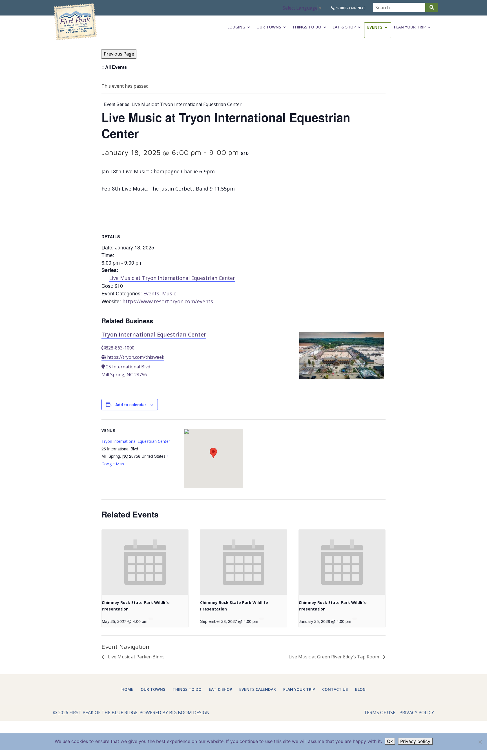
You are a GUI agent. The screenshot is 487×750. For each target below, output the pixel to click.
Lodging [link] (236, 27)
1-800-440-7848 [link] (350, 8)
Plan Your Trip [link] (410, 27)
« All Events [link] (114, 67)
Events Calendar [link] (257, 689)
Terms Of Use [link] (379, 712)
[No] (480, 742)
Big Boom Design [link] (189, 712)
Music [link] (169, 293)
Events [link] (374, 27)
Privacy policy (415, 741)
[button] (431, 7)
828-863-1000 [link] (120, 348)
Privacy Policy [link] (416, 712)
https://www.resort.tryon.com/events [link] (167, 301)
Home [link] (127, 689)
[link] (75, 21)
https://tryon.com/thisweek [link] (135, 357)
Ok (390, 741)
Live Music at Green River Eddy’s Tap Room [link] (334, 657)
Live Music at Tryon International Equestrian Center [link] (172, 278)
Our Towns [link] (268, 27)
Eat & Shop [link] (344, 27)
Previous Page (119, 54)
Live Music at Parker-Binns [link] (136, 657)
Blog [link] (360, 689)
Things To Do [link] (306, 27)
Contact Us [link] (335, 689)
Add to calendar (130, 404)
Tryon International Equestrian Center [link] (153, 334)
